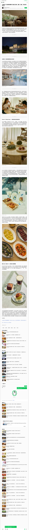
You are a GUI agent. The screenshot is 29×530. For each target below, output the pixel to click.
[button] (3, 529)
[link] (5, 529)
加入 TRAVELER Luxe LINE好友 (6, 322)
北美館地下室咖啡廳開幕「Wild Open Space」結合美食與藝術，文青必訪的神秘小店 (14, 320)
